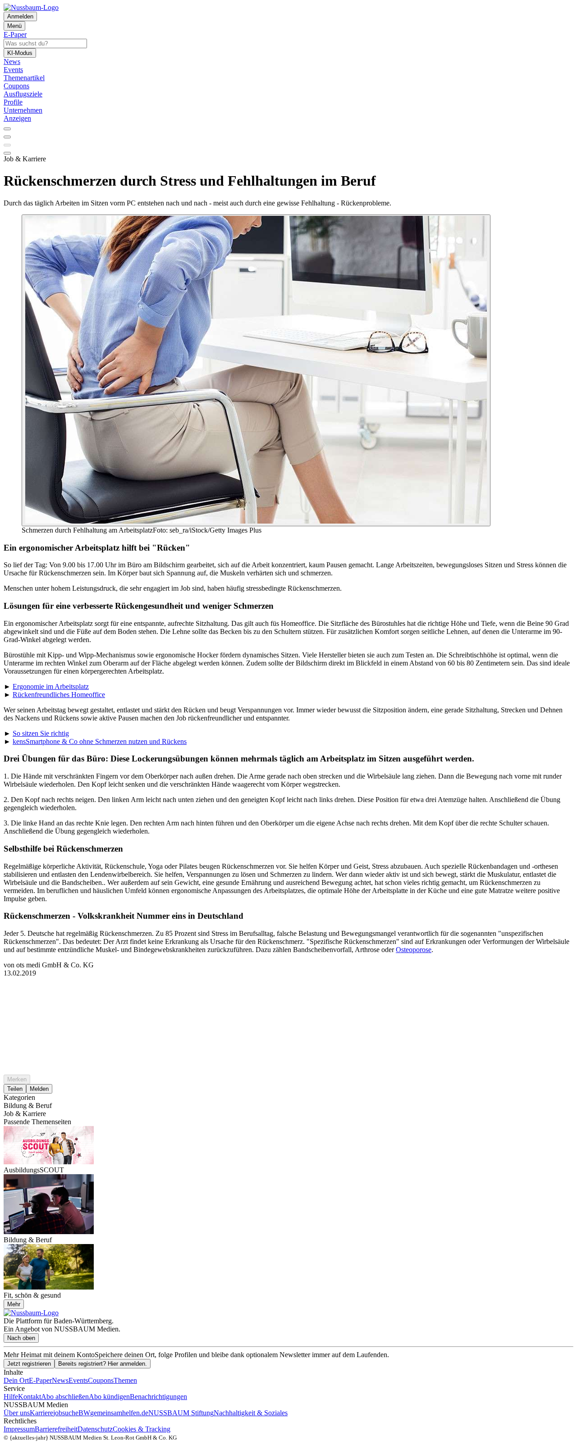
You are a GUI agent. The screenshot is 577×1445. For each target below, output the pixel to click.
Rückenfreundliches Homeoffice (59, 694)
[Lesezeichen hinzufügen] (7, 145)
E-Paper (40, 1380)
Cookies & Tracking (141, 1429)
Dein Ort (16, 1380)
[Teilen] (7, 137)
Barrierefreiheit (56, 1429)
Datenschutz (95, 1429)
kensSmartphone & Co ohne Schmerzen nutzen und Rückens (100, 741)
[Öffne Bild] (256, 370)
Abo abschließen (65, 1396)
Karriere (41, 1413)
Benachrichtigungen (158, 1396)
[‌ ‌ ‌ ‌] (288, 993)
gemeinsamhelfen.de (119, 1413)
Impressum (19, 1429)
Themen (125, 1380)
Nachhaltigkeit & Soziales (251, 1413)
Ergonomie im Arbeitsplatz (51, 686)
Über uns (17, 1413)
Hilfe (11, 1396)
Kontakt (29, 1396)
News (60, 1380)
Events (78, 1380)
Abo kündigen (109, 1396)
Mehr (13, 1304)
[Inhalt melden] (7, 153)
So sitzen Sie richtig (41, 733)
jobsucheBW (71, 1413)
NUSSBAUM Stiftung (181, 1413)
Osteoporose (413, 949)
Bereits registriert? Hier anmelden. (102, 1363)
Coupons (101, 1380)
